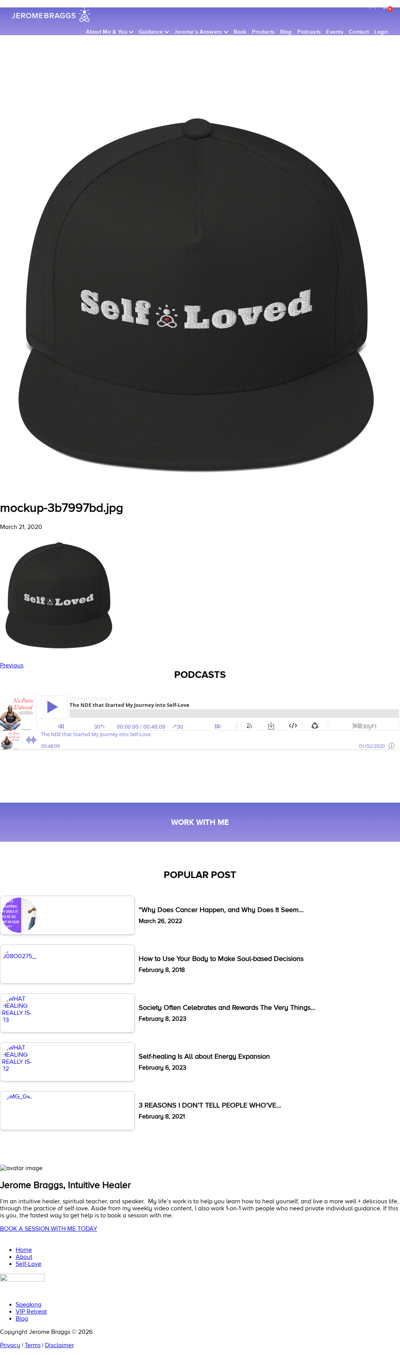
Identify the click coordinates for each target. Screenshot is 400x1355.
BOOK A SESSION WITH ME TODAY (48, 1228)
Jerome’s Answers (198, 32)
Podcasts (309, 32)
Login (381, 32)
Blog (285, 32)
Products (263, 32)
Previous (11, 665)
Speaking (28, 1304)
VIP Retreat (31, 1311)
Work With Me (200, 822)
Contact (359, 32)
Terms (33, 1345)
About (24, 1256)
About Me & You (106, 32)
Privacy (10, 1345)
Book (240, 32)
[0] (385, 7)
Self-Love (28, 1263)
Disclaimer (59, 1345)
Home (24, 1249)
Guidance (151, 32)
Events (334, 32)
